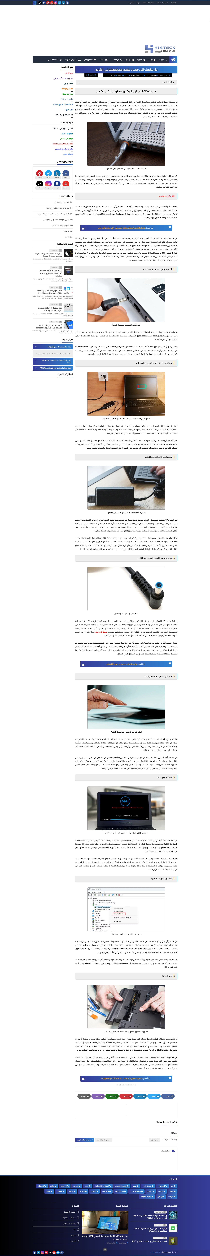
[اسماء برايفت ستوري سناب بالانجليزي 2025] (173, 1241)
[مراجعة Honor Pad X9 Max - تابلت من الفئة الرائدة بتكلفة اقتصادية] (105, 1222)
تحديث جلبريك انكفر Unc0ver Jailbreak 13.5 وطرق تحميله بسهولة (50, 273)
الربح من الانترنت (71, 59)
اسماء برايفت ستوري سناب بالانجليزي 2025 (149, 1241)
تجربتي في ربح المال (62, 202)
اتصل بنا (131, 2)
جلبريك (149, 1191)
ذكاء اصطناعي (53, 59)
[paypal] (44, 2)
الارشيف (73, 1235)
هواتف (170, 1196)
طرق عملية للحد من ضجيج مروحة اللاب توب (122, 664)
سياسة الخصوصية (162, 2)
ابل (152, 59)
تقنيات (160, 1191)
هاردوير (59, 1191)
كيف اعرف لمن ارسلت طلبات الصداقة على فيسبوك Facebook (49, 326)
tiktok (67, 237)
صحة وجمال (88, 59)
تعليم (126, 75)
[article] (102, 1110)
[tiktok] (40, 2)
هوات (48, 1191)
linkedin (66, 231)
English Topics (146, 1196)
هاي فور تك (154, 1252)
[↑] (105, 1249)
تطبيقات (41, 1186)
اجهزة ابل (161, 1186)
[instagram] (55, 2)
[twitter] (59, 2)
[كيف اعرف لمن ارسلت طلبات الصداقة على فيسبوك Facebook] (68, 324)
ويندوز (128, 59)
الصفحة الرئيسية (138, 75)
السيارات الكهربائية (102, 1186)
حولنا (138, 2)
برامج (52, 1186)
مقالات (93, 1191)
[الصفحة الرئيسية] (173, 59)
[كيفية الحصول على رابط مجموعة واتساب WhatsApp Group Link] (173, 1228)
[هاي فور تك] (159, 49)
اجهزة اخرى (147, 1186)
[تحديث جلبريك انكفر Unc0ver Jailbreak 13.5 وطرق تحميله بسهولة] (68, 270)
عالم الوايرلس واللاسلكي (60, 225)
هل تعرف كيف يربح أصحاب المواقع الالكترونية (53, 213)
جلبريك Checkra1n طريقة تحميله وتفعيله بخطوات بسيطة (48, 255)
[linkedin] (63, 2)
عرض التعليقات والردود (84, 1139)
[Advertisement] (105, 26)
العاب (102, 59)
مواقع (71, 1191)
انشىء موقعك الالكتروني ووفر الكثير (56, 219)
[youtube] (51, 2)
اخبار (162, 59)
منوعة (120, 75)
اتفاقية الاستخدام (148, 2)
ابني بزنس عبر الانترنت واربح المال (57, 208)
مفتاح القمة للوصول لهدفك (63, 143)
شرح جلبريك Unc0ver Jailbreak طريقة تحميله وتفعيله (50, 309)
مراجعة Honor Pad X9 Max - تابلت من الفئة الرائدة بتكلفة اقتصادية (105, 1237)
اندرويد (139, 59)
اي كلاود (64, 1186)
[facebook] (67, 2)
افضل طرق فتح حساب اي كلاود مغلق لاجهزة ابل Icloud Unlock (49, 292)
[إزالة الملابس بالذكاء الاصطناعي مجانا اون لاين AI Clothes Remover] (173, 1215)
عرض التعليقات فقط (103, 1139)
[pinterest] (48, 2)
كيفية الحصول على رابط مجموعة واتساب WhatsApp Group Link (150, 1229)
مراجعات (116, 59)
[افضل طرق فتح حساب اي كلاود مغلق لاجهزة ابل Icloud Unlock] (68, 290)
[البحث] (34, 3)
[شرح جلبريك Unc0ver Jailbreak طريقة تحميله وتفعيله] (68, 307)
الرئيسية (173, 2)
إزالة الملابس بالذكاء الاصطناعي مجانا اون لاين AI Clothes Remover (150, 1217)
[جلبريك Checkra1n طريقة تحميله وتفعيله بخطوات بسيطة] (68, 253)
